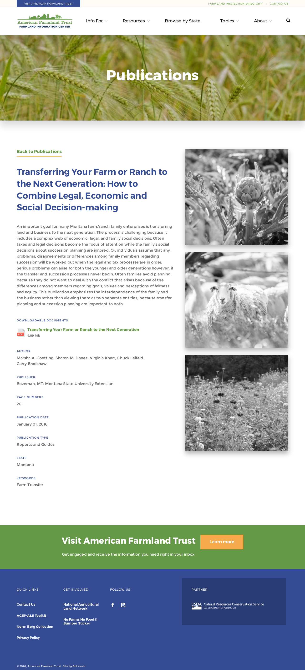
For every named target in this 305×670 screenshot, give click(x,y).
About (260, 21)
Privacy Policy (28, 637)
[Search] (284, 21)
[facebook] (113, 606)
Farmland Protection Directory (235, 3)
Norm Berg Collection (35, 626)
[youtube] (123, 606)
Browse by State (182, 21)
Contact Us (279, 3)
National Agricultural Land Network (81, 606)
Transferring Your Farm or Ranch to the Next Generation (83, 332)
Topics (227, 21)
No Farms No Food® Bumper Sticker (80, 621)
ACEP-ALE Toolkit (31, 616)
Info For (94, 21)
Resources (134, 21)
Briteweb (79, 666)
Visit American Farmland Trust (48, 3)
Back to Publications (39, 151)
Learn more (221, 541)
